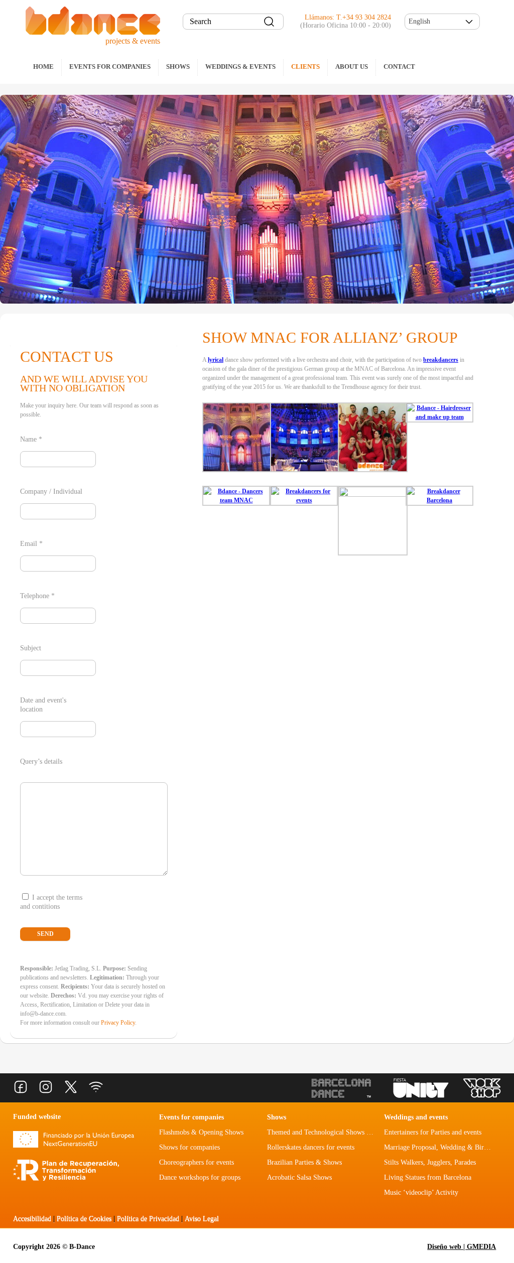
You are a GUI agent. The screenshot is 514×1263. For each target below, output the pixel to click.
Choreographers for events (196, 1162)
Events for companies (110, 66)
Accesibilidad (32, 1218)
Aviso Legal (202, 1218)
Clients (305, 66)
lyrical (215, 359)
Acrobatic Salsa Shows (299, 1177)
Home (43, 66)
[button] (442, 22)
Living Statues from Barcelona (427, 1177)
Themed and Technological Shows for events (331, 1132)
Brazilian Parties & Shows (304, 1162)
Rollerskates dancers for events (310, 1147)
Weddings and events (416, 1117)
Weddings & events (240, 66)
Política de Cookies (84, 1218)
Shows (178, 66)
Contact (399, 66)
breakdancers (440, 359)
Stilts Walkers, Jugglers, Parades (430, 1162)
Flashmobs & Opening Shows (201, 1132)
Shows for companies (189, 1147)
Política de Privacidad (148, 1218)
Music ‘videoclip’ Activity (421, 1192)
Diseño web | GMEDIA (461, 1246)
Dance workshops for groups (199, 1177)
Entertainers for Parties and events (432, 1132)
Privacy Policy (118, 1022)
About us (351, 66)
